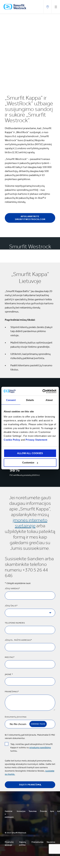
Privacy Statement (36, 439)
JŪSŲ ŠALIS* (11, 606)
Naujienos (51, 842)
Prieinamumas (38, 842)
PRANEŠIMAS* (12, 691)
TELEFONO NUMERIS (15, 623)
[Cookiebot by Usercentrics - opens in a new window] (42, 391)
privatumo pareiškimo (40, 747)
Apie (52, 811)
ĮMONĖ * (9, 674)
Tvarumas (33, 811)
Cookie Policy (12, 439)
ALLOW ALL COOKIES (30, 453)
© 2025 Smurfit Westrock (15, 833)
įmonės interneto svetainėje (30, 523)
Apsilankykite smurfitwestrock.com (30, 218)
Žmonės (43, 811)
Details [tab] (30, 400)
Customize (28, 462)
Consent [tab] (11, 400)
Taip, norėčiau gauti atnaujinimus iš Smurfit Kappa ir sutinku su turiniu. (31, 747)
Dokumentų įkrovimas (16, 717)
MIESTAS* (10, 657)
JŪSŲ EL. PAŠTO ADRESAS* (18, 640)
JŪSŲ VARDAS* (12, 588)
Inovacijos (21, 811)
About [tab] (49, 400)
